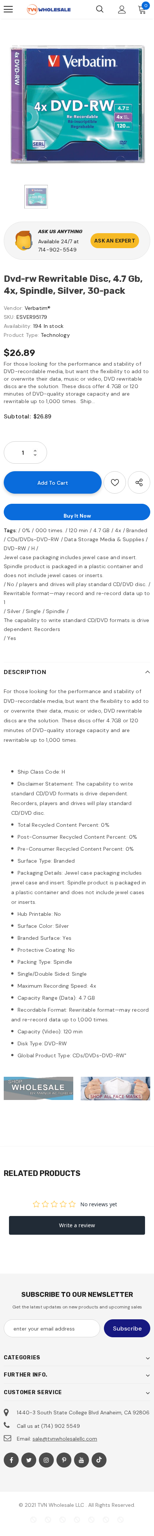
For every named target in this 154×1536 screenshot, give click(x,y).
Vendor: (13, 308)
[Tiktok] (99, 1460)
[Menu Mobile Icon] (8, 9)
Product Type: (21, 335)
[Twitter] (28, 1460)
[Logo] (48, 9)
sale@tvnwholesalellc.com (65, 1438)
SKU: (9, 317)
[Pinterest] (63, 1460)
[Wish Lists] (115, 482)
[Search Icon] (100, 9)
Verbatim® (38, 308)
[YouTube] (81, 1460)
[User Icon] (122, 9)
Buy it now (77, 515)
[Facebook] (11, 1460)
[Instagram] (46, 1460)
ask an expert (114, 240)
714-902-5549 (57, 249)
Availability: (18, 326)
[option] (77, 104)
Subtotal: (17, 416)
